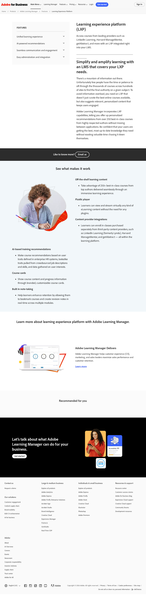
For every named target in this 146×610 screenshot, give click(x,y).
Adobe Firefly (83, 496)
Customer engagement (13, 502)
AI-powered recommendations (31, 43)
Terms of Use (111, 586)
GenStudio (45, 527)
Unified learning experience (30, 36)
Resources (82, 4)
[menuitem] (41, 36)
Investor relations (11, 566)
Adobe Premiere (84, 515)
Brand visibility (10, 510)
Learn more (81, 366)
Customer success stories (124, 492)
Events (7, 554)
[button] (12, 586)
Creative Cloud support (123, 504)
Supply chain (9, 570)
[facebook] (25, 585)
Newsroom (8, 558)
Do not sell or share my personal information (114, 589)
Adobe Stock (82, 500)
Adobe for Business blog (123, 496)
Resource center (121, 488)
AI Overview (9, 547)
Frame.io (44, 523)
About (7, 543)
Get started (102, 4)
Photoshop (82, 511)
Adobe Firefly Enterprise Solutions (53, 500)
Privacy (102, 586)
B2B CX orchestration (12, 514)
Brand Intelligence (47, 511)
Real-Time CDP (46, 531)
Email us (82, 154)
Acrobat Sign (45, 504)
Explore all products (48, 488)
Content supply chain (12, 506)
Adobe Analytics (47, 492)
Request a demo (10, 488)
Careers (7, 551)
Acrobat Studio (46, 508)
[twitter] (35, 585)
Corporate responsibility (13, 562)
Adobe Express (46, 496)
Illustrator (81, 508)
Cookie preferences (125, 586)
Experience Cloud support (124, 500)
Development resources (123, 511)
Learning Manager (50, 4)
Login (91, 4)
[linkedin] (40, 585)
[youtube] (45, 585)
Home (4, 11)
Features (62, 4)
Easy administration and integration (33, 57)
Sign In (139, 4)
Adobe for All (9, 577)
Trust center (9, 574)
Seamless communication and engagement (37, 50)
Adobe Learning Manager (29, 11)
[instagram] (30, 585)
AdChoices (137, 589)
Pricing (71, 4)
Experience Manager (48, 519)
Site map (137, 586)
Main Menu (35, 4)
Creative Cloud (46, 515)
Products (13, 11)
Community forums (122, 508)
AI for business (10, 517)
